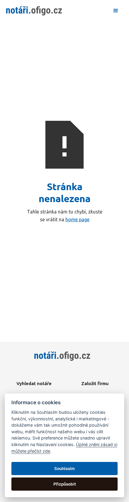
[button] (116, 11)
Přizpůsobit (64, 484)
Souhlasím (64, 468)
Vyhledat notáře (34, 383)
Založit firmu (95, 383)
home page (77, 219)
